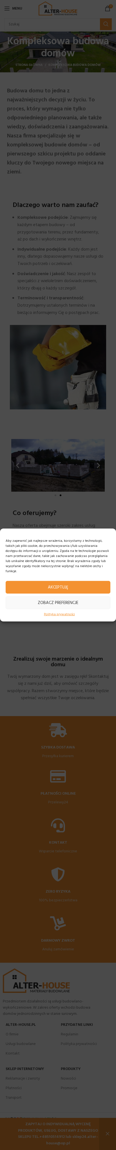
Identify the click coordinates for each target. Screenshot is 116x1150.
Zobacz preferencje (58, 602)
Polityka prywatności (59, 614)
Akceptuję (58, 587)
